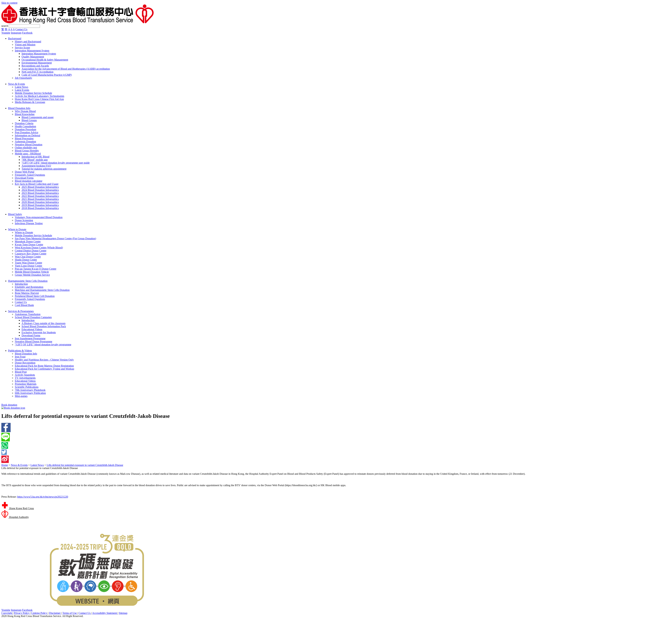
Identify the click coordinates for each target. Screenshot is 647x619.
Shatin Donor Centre (26, 259)
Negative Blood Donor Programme (33, 341)
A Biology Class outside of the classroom (43, 323)
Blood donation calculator (28, 180)
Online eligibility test (26, 147)
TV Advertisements (25, 377)
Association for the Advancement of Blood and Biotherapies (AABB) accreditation (66, 68)
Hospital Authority (18, 517)
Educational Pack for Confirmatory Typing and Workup (44, 368)
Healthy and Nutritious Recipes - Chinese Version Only (44, 359)
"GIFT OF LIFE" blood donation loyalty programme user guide (56, 162)
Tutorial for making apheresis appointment (44, 168)
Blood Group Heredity (27, 150)
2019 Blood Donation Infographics (40, 205)
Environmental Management (37, 62)
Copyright (7, 613)
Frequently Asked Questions (30, 174)
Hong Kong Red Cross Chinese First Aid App (39, 99)
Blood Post (21, 371)
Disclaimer (55, 613)
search (4, 25)
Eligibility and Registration (29, 287)
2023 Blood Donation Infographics (40, 193)
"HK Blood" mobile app (35, 159)
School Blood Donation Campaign (33, 317)
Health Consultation (25, 126)
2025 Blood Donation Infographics (40, 187)
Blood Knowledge (25, 114)
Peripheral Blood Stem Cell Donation (35, 296)
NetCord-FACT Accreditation (37, 71)
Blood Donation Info (26, 353)
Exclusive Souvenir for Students (39, 332)
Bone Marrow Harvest (27, 293)
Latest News (21, 87)
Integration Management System (32, 50)
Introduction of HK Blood (35, 156)
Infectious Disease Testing (29, 223)
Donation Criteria (24, 123)
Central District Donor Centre (30, 250)
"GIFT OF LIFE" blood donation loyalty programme (43, 344)
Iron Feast (20, 356)
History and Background (28, 41)
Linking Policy (39, 613)
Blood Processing (24, 138)
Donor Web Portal (24, 171)
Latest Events (22, 90)
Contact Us (21, 29)
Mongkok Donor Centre (28, 241)
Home (4, 465)
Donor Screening (24, 220)
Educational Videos (32, 329)
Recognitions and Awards (35, 65)
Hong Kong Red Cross (21, 508)
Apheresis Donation (25, 141)
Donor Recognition (25, 362)
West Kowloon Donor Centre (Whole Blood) (39, 247)
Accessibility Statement (105, 613)
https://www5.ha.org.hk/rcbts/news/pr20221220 (42, 496)
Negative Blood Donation (28, 144)
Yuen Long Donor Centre (28, 265)
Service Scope (22, 47)
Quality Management (33, 56)
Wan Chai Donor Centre (28, 256)
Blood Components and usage (38, 117)
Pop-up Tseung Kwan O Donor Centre (35, 268)
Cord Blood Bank (24, 305)
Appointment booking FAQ (36, 165)
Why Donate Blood (25, 111)
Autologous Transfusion (27, 314)
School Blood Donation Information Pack (44, 326)
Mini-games (21, 396)
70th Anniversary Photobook (30, 390)
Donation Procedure (25, 129)
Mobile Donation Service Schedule (33, 93)
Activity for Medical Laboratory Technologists (39, 96)
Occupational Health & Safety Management (45, 59)
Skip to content (9, 2)
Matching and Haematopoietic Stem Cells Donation (42, 290)
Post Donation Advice (26, 132)
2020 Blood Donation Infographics (40, 202)
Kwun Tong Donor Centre (29, 244)
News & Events (19, 465)
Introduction (21, 283)
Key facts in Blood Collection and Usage (36, 183)
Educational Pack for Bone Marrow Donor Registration (44, 365)
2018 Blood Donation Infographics (40, 208)
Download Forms (24, 177)
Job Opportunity (23, 77)
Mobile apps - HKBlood (28, 153)
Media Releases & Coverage (30, 102)
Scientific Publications (26, 387)
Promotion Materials (25, 383)
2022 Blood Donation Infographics (40, 196)
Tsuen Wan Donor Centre (28, 262)
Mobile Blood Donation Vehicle (32, 271)
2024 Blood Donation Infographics (40, 190)
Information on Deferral (27, 135)
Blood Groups (29, 120)
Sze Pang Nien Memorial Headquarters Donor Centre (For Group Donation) (55, 238)
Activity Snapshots (25, 374)
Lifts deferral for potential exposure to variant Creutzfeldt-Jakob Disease (85, 465)
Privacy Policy (22, 613)
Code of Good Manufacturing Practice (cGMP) (47, 74)
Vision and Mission (25, 44)
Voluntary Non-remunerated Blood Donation (39, 217)
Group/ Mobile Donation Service (32, 274)
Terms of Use (69, 613)
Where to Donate (24, 232)
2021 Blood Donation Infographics (40, 199)
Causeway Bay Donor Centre (30, 253)
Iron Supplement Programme (30, 338)
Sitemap (123, 613)
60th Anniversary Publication (30, 393)
